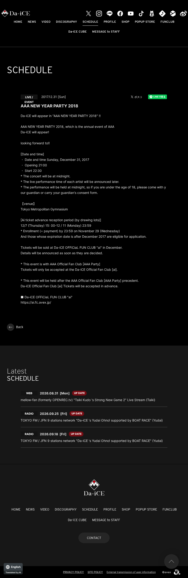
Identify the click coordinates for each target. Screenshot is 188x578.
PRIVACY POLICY (73, 572)
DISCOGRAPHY (66, 21)
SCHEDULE (90, 21)
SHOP (125, 21)
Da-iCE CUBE (77, 31)
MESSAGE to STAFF (106, 31)
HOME (18, 21)
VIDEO (45, 21)
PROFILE (110, 21)
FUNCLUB (167, 21)
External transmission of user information (131, 572)
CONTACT (94, 538)
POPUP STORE (145, 21)
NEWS (32, 21)
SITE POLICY (95, 572)
